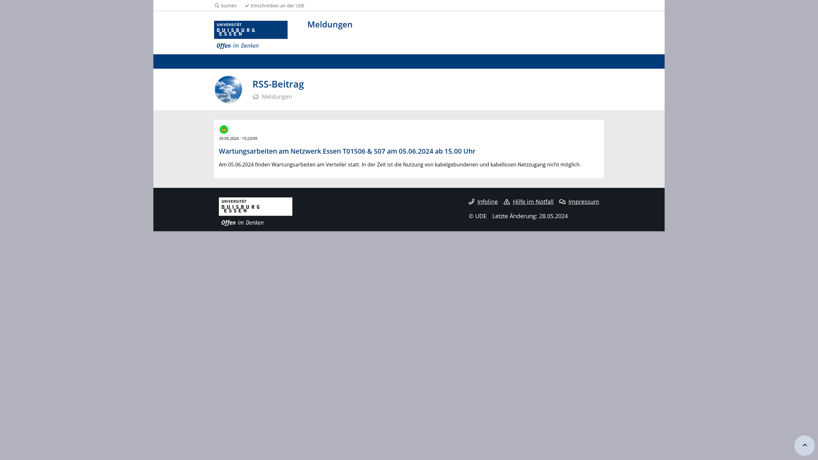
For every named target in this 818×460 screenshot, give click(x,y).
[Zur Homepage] (251, 35)
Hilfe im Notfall (533, 201)
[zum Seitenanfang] (804, 445)
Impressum (583, 201)
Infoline (487, 201)
